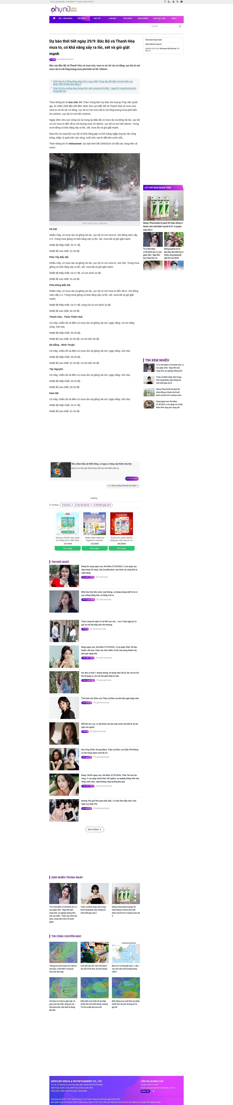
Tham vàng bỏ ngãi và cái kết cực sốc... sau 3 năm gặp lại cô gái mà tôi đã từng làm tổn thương (108, 623)
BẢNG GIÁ (145, 1091)
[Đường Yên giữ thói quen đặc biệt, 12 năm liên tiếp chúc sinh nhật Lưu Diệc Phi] (64, 810)
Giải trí (97, 18)
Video (174, 18)
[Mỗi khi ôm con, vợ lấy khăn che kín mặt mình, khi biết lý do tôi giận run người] (64, 733)
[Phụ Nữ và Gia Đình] (64, 10)
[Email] (182, 1)
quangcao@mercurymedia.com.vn (160, 1088)
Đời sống (82, 18)
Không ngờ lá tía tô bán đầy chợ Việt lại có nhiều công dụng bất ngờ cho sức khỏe (173, 253)
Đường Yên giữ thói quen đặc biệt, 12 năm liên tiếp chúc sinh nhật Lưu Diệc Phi (108, 802)
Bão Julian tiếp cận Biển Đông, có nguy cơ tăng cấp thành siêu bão (102, 464)
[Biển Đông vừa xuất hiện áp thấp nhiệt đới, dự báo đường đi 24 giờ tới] (126, 987)
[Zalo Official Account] (170, 1)
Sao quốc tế (86, 703)
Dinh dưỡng (143, 18)
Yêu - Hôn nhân (65, 18)
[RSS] (178, 1)
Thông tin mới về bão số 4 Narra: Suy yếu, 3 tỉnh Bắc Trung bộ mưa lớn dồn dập (63, 969)
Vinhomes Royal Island (153, 40)
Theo (121, 486)
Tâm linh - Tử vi (87, 577)
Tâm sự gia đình (88, 599)
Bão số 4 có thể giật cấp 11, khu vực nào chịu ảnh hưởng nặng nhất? (125, 969)
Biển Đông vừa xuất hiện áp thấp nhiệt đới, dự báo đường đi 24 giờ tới (126, 1004)
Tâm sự (85, 629)
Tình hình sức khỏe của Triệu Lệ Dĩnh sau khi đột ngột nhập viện (110, 698)
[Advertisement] (94, 436)
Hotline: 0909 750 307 (85, 2)
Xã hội (52, 59)
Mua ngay (67, 548)
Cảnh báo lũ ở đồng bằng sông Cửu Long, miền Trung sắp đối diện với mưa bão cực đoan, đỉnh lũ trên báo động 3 (93, 82)
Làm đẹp (112, 18)
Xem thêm (133, 478)
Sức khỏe (127, 18)
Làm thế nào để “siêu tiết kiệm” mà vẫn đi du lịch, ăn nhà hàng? (94, 967)
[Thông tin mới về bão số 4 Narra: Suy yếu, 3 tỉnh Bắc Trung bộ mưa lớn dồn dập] (63, 952)
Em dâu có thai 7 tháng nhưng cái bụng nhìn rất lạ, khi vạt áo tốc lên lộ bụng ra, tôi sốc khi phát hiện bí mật (110, 674)
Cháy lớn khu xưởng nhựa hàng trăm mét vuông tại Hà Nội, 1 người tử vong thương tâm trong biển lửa (94, 89)
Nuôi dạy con (159, 18)
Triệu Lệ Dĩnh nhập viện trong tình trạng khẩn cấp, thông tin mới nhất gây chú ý (93, 910)
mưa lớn (67, 133)
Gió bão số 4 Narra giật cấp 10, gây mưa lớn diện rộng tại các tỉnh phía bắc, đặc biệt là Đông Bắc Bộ (62, 1005)
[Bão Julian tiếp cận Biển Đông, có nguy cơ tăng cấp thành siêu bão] (61, 471)
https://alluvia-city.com (153, 44)
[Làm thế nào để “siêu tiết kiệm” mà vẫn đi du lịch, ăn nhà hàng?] (95, 952)
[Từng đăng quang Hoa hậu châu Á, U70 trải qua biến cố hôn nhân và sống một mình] (174, 268)
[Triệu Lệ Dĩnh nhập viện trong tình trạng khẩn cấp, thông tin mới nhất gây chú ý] (95, 893)
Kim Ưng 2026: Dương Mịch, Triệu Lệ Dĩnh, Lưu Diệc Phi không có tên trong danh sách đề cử (109, 751)
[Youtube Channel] (174, 1)
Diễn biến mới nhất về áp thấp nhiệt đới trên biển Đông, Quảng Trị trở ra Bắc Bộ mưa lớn (94, 1004)
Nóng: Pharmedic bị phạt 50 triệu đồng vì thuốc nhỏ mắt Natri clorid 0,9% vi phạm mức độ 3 (126, 911)
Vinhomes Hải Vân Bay (168, 49)
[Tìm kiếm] (180, 26)
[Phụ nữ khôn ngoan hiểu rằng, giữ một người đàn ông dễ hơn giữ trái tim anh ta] (153, 268)
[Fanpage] (165, 1)
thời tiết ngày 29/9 (103, 505)
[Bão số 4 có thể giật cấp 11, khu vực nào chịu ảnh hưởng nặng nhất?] (126, 952)
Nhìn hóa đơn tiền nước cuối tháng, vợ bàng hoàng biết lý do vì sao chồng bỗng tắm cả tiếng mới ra (109, 593)
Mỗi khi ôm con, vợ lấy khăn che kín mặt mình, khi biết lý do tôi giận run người (109, 725)
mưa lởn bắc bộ (82, 505)
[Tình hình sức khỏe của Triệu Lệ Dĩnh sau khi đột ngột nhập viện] (64, 708)
